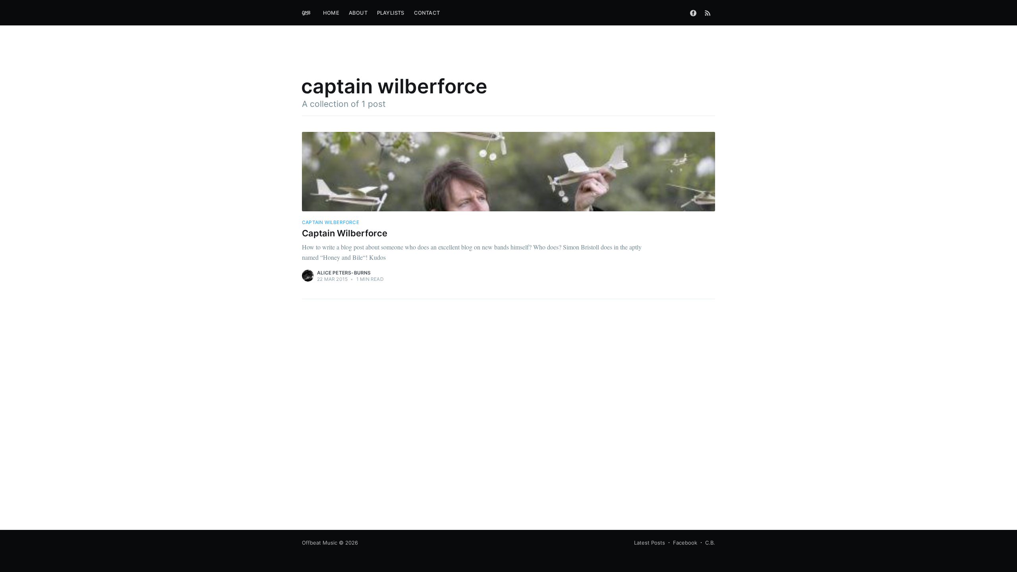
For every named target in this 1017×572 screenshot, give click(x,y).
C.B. (710, 542)
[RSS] (707, 13)
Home (331, 13)
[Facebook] (693, 13)
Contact (427, 13)
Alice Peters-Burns (344, 273)
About (358, 13)
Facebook (685, 542)
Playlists (390, 13)
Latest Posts (649, 542)
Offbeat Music (319, 542)
